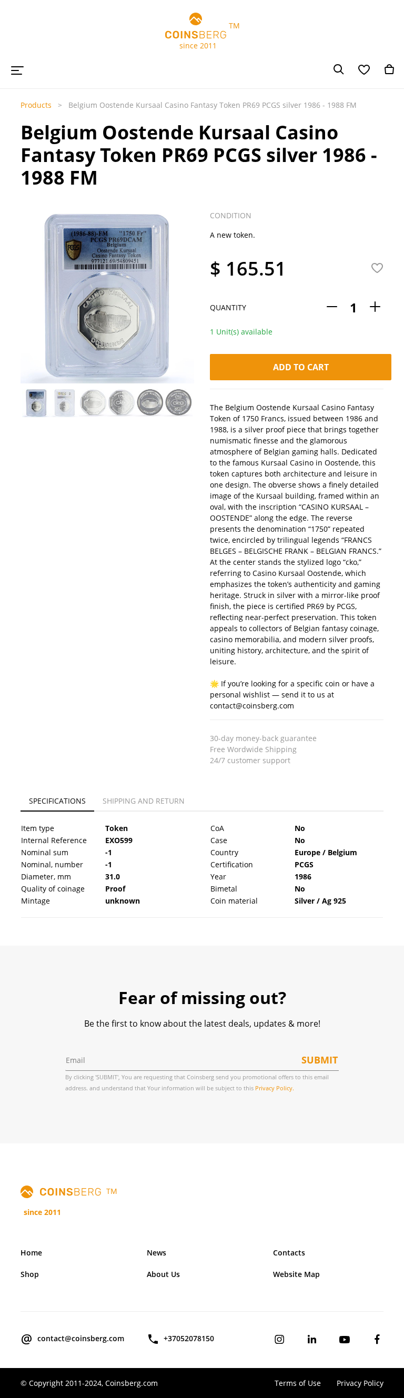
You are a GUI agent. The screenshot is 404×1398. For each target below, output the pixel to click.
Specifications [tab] (57, 801)
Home (31, 1253)
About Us (163, 1274)
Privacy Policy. (274, 1088)
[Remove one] (332, 307)
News (156, 1253)
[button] (27, 315)
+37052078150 (189, 1338)
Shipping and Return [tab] (144, 801)
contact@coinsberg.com (80, 1338)
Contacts (289, 1253)
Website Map (296, 1274)
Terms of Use (298, 1383)
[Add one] (375, 307)
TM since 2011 (202, 35)
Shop (30, 1274)
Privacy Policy (360, 1383)
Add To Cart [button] (301, 367)
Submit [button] (319, 1059)
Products (36, 105)
